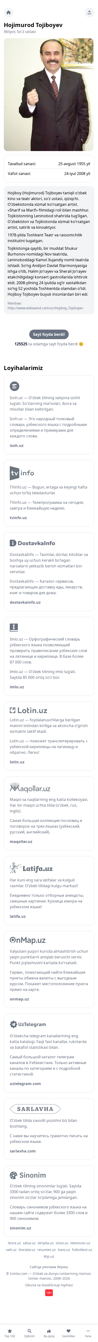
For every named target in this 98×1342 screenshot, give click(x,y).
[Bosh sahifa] (8, 12)
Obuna (30, 1285)
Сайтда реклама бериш (49, 1267)
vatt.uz (11, 1249)
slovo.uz (62, 1243)
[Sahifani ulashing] (89, 12)
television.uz (80, 1243)
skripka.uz (46, 1243)
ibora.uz (14, 1243)
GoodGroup (51, 1285)
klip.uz (49, 1256)
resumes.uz (46, 1249)
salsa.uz (29, 1243)
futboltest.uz (82, 1249)
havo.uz (64, 1249)
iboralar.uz (27, 1249)
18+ (49, 1292)
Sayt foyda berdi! (49, 334)
